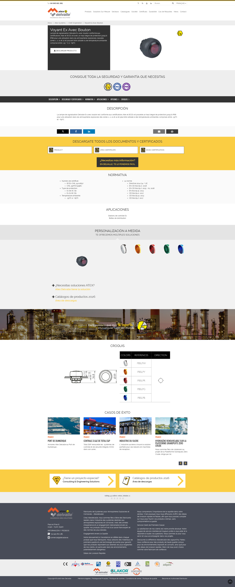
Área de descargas (66, 300)
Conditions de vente (133, 578)
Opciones (114, 99)
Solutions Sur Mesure (101, 12)
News (176, 12)
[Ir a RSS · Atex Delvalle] (141, 3)
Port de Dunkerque (57, 441)
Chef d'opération (75, 23)
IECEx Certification (155, 150)
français (180, 3)
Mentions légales (84, 578)
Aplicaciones (102, 99)
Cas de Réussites (165, 12)
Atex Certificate (108, 150)
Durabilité (153, 12)
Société (134, 12)
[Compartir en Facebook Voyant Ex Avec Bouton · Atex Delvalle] (76, 131)
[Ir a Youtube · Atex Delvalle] (145, 3)
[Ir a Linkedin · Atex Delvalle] (149, 3)
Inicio (50, 23)
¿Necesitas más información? (117, 162)
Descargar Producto (66, 51)
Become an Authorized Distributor (174, 578)
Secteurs (115, 12)
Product (58, 150)
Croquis (124, 99)
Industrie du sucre (128, 441)
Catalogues (125, 12)
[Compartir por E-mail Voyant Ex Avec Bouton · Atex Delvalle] (159, 131)
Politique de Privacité (100, 578)
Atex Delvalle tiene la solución (72, 289)
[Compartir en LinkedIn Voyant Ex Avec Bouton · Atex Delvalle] (89, 131)
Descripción (53, 99)
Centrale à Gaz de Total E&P (97, 441)
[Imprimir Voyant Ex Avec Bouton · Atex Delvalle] (172, 131)
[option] (150, 47)
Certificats (143, 12)
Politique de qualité (150, 578)
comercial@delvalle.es (59, 538)
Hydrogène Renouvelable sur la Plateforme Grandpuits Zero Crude (170, 443)
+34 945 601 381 (56, 534)
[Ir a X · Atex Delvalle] (138, 3)
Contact (183, 12)
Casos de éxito (117, 412)
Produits (88, 12)
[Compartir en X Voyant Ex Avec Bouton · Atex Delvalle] (62, 131)
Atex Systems (60, 23)
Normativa (89, 99)
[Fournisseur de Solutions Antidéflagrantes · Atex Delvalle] (59, 13)
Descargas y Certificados (72, 99)
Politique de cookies (116, 578)
